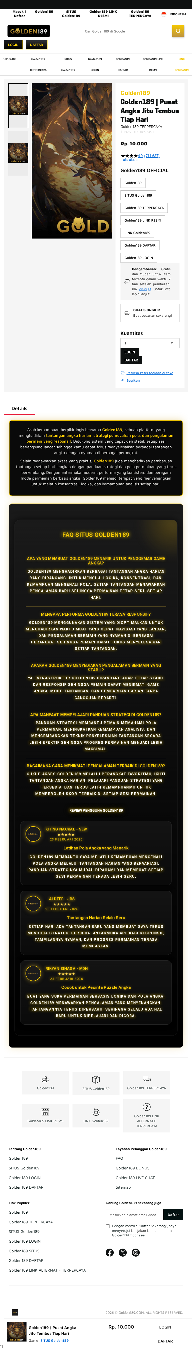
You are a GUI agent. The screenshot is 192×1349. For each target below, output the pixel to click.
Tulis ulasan (130, 159)
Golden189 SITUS (24, 1251)
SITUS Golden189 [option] (138, 195)
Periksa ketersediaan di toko (149, 373)
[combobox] (133, 31)
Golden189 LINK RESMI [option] (142, 220)
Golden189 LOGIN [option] (138, 258)
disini (143, 289)
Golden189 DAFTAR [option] (140, 245)
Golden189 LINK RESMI (103, 13)
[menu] (96, 64)
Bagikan (133, 380)
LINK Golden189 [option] (137, 233)
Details (20, 408)
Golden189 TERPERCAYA (140, 13)
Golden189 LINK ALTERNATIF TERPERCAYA (146, 1121)
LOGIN (129, 352)
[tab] (19, 408)
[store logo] (29, 31)
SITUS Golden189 (71, 13)
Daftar (36, 44)
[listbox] (150, 220)
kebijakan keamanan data (151, 1230)
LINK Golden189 (96, 1121)
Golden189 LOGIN (25, 1177)
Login (13, 44)
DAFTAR (131, 360)
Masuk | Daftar (19, 13)
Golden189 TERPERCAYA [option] (144, 208)
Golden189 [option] (133, 183)
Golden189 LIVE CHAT (135, 1177)
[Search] (178, 31)
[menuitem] (9, 58)
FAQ (119, 1158)
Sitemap (123, 1187)
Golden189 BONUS (133, 1168)
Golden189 (44, 11)
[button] (18, 105)
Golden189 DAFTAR (26, 1187)
